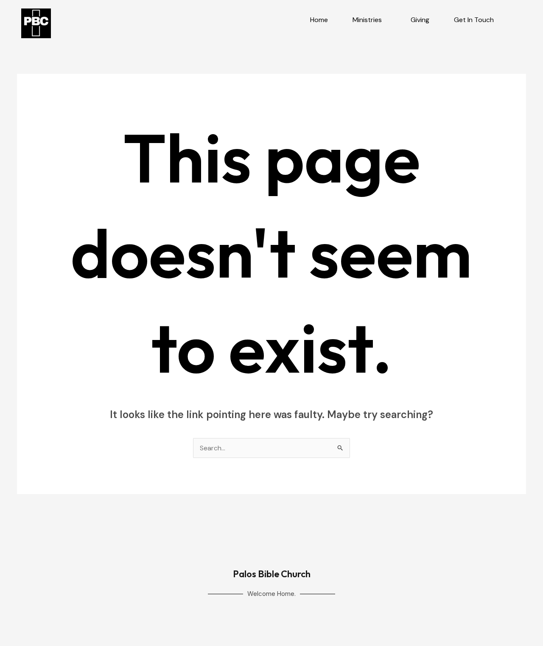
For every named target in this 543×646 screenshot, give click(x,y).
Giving (420, 19)
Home (319, 19)
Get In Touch (474, 19)
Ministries (367, 19)
